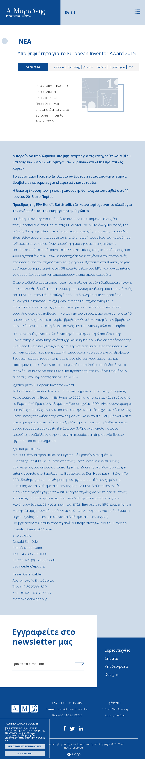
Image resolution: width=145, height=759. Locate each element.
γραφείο (59, 67)
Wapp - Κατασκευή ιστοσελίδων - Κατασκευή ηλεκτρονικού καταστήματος (73, 754)
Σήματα (111, 658)
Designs (111, 674)
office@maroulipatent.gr (72, 709)
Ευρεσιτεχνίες (117, 650)
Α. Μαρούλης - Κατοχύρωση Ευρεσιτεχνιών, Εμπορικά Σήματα (25, 12)
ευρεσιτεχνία (117, 67)
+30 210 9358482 (71, 703)
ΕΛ (67, 12)
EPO (130, 67)
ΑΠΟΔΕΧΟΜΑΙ (24, 753)
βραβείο (88, 67)
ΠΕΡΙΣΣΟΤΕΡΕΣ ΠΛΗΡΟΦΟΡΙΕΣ (24, 746)
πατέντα (101, 67)
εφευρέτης (74, 67)
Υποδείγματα (116, 666)
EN (73, 12)
